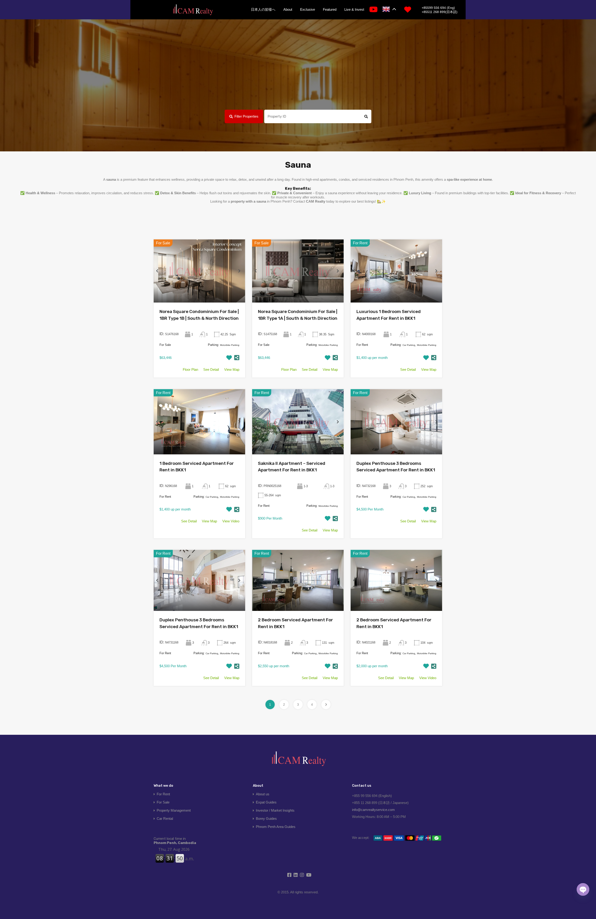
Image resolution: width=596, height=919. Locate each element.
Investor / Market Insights (275, 810)
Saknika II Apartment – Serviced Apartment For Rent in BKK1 (291, 467)
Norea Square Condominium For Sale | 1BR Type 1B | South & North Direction (199, 315)
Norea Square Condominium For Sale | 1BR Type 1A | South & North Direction (297, 315)
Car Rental (165, 818)
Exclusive (307, 9)
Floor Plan (190, 369)
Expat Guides (266, 802)
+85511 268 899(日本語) (439, 12)
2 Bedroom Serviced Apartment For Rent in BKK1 (295, 623)
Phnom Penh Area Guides (275, 826)
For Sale (163, 802)
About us (262, 794)
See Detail (211, 369)
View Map (231, 369)
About (287, 9)
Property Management (174, 810)
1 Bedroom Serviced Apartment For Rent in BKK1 (196, 467)
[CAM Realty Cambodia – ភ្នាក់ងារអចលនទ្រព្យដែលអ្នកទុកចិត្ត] (193, 10)
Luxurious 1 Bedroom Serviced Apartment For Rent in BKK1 (388, 315)
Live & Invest (354, 9)
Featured (329, 9)
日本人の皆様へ (263, 9)
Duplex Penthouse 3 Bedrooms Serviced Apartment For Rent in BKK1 (395, 467)
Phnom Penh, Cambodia (175, 841)
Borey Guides (266, 818)
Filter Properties (246, 116)
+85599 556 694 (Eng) (438, 8)
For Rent (163, 794)
